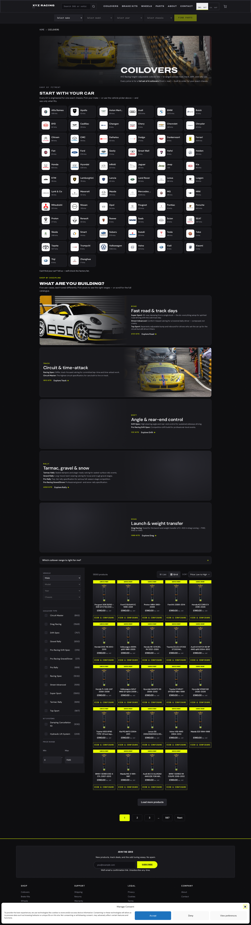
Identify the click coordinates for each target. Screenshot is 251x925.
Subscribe (147, 864)
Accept (153, 915)
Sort (185, 574)
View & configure (104, 617)
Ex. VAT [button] (213, 8)
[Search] (93, 6)
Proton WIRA (152, 605)
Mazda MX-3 (128, 775)
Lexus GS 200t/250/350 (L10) (152, 734)
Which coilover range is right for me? (61, 560)
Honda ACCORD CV (200, 605)
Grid (175, 574)
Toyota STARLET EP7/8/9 (176, 690)
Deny (190, 915)
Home (42, 29)
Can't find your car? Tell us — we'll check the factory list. (64, 271)
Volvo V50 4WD (176, 732)
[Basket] (225, 6)
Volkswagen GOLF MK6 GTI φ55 (128, 691)
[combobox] (76, 6)
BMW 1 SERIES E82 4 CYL (104, 775)
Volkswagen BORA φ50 (128, 648)
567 (167, 817)
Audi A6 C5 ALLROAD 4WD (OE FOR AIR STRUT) (152, 776)
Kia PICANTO (128, 732)
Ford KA (176, 604)
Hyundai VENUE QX (200, 690)
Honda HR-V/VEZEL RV (152, 648)
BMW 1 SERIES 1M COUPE (176, 775)
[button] (245, 906)
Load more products (152, 802)
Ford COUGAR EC (128, 605)
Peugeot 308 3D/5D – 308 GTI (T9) (104, 607)
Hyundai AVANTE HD (152, 690)
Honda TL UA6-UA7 (104, 690)
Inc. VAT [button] (202, 7)
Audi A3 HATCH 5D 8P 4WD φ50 (200, 648)
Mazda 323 (200, 731)
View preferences (228, 915)
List (164, 574)
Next (179, 817)
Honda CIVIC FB (104, 648)
